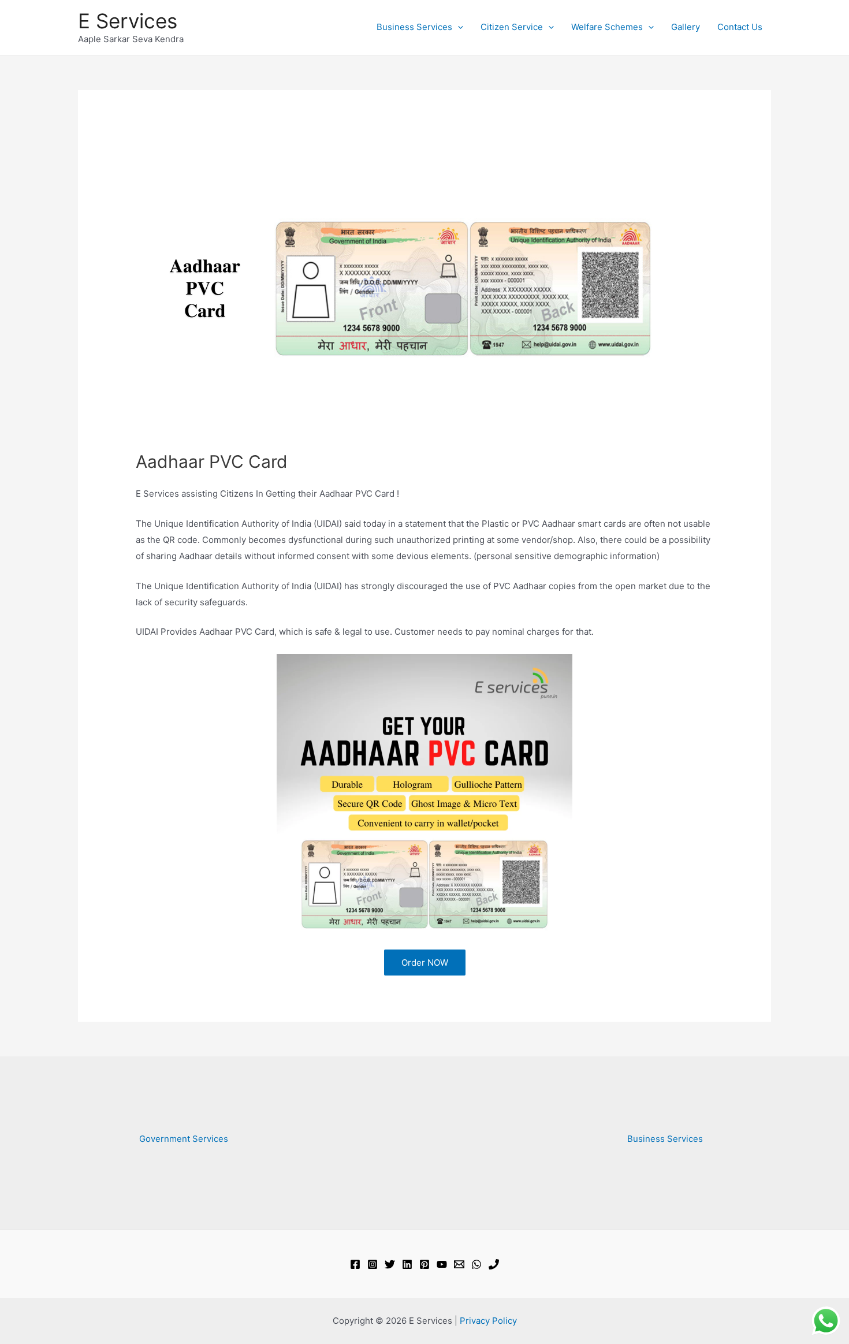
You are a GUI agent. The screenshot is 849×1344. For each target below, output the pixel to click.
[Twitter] (390, 1264)
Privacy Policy (488, 1320)
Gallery (685, 26)
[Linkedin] (407, 1264)
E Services (127, 21)
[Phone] (494, 1264)
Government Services (183, 1138)
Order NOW (424, 962)
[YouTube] (442, 1264)
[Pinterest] (424, 1264)
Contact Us (739, 26)
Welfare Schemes (607, 26)
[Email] (459, 1264)
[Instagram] (372, 1264)
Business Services (414, 26)
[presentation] (457, 27)
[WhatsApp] (476, 1264)
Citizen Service (512, 26)
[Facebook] (355, 1264)
